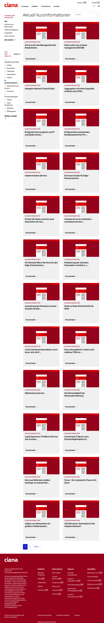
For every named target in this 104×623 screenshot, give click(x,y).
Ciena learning (93, 580)
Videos (9, 100)
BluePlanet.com (93, 573)
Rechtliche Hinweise (62, 615)
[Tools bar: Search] (93, 6)
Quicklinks (91, 569)
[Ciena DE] (11, 4)
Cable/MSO (8, 33)
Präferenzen (92, 588)
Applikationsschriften (11, 62)
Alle (5, 21)
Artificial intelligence (11, 30)
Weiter (36, 547)
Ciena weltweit (92, 577)
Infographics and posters (11, 87)
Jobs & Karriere (55, 578)
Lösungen (24, 6)
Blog (40, 579)
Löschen (16, 54)
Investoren (56, 582)
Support (71, 569)
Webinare (10, 108)
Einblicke (35, 6)
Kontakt (56, 6)
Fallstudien (10, 71)
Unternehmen (46, 6)
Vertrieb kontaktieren (72, 574)
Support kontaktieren (72, 580)
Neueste (78, 14)
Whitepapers (11, 111)
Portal (94, 3)
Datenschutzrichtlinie (45, 615)
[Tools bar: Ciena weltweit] (98, 6)
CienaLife (56, 590)
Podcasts (10, 91)
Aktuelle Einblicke (41, 574)
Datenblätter (11, 74)
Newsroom (56, 586)
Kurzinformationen (10, 83)
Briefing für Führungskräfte (73, 590)
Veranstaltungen (74, 585)
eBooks (9, 77)
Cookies (77, 615)
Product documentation (74, 596)
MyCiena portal (93, 584)
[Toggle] (47, 569)
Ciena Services (9, 36)
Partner (55, 594)
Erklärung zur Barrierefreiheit (47, 622)
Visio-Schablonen (8, 104)
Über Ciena (56, 573)
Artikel (9, 65)
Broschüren (11, 68)
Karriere (80, 3)
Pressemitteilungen (11, 97)
